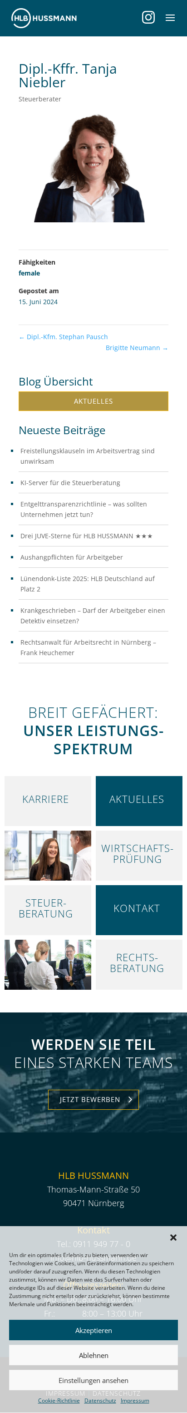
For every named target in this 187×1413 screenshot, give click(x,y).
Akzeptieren (93, 1330)
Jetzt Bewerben (90, 1099)
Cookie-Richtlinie (59, 1400)
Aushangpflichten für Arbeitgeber (71, 557)
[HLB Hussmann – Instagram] (148, 17)
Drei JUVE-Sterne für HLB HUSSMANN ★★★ (86, 535)
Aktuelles (93, 401)
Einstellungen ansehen (93, 1380)
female (29, 273)
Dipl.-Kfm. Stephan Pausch (63, 336)
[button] (173, 1237)
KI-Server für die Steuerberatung (70, 482)
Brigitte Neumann (137, 347)
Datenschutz (100, 1400)
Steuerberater (40, 99)
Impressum (135, 1400)
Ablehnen (93, 1355)
